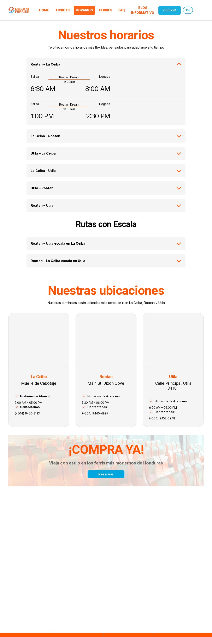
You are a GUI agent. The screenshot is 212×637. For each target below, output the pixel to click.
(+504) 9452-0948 (162, 418)
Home (44, 10)
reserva (170, 10)
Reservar (106, 474)
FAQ (121, 10)
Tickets (62, 10)
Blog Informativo (142, 10)
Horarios (84, 10)
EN (188, 10)
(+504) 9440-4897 (95, 413)
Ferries (105, 10)
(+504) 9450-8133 (27, 413)
